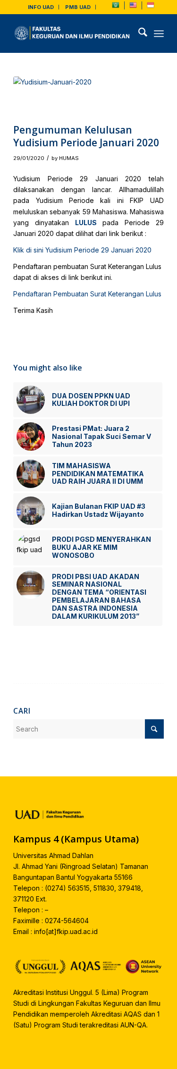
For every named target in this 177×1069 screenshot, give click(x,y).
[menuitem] (41, 7)
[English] (133, 7)
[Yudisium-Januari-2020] (76, 97)
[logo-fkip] (73, 33)
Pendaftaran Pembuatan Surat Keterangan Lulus (87, 294)
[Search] (138, 33)
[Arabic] (115, 7)
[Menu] (159, 33)
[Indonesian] (150, 7)
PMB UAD (78, 7)
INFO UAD (41, 7)
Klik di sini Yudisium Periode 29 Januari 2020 (82, 250)
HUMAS (69, 158)
